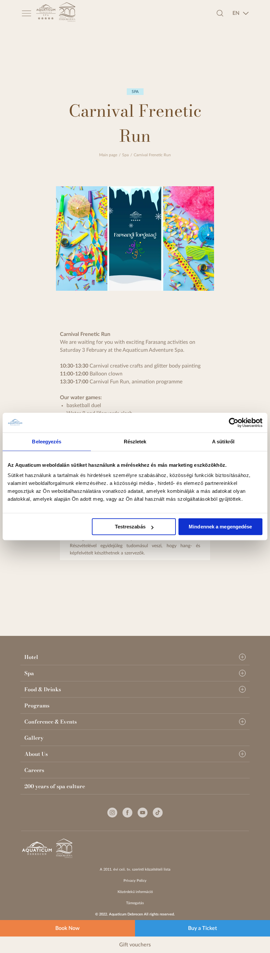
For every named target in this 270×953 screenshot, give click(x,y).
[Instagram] (112, 813)
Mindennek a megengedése (220, 526)
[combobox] (240, 13)
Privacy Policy (135, 880)
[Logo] (46, 13)
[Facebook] (127, 813)
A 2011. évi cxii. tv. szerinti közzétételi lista (135, 869)
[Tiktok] (158, 813)
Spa (125, 155)
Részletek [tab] (135, 441)
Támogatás (135, 903)
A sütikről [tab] (223, 441)
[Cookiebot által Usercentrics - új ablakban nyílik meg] (233, 423)
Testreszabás (130, 526)
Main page (108, 155)
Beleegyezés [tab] (46, 441)
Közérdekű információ (135, 892)
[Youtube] (143, 813)
